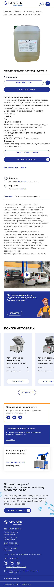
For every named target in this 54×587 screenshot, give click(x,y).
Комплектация (24, 83)
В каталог (27, 392)
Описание (8, 197)
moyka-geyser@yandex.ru (16, 567)
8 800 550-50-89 (15, 463)
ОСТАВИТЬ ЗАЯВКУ (16, 510)
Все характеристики (14, 167)
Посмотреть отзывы (27, 152)
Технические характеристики (27, 197)
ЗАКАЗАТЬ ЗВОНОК (26, 159)
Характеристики (26, 89)
